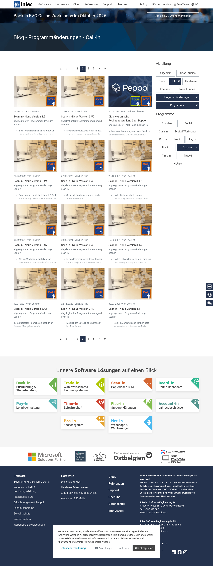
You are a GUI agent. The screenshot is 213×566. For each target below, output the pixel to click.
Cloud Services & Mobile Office (79, 492)
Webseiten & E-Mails (73, 498)
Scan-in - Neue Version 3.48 (77, 181)
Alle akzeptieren (144, 548)
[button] (194, 4)
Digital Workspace (185, 131)
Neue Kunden (187, 89)
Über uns (114, 497)
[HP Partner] (80, 456)
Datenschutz (116, 504)
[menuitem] (44, 4)
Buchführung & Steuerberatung (32, 481)
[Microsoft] (47, 456)
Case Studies (188, 73)
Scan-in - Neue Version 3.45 (77, 245)
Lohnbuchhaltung (24, 507)
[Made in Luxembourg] (100, 456)
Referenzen (116, 483)
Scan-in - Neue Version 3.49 (30, 181)
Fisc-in (163, 139)
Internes (165, 89)
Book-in (189, 123)
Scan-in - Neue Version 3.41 (125, 308)
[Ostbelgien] (133, 456)
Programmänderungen (42, 121)
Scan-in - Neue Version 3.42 (77, 308)
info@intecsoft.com (157, 512)
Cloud (162, 81)
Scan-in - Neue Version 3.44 (125, 245)
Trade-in (134, 125)
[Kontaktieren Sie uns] (209, 303)
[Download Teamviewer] (209, 286)
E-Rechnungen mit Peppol (29, 502)
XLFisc (178, 163)
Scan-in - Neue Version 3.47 (125, 181)
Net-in (177, 139)
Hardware (191, 81)
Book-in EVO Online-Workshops (173, 15)
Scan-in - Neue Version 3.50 (77, 116)
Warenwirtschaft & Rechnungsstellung (25, 489)
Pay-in (192, 139)
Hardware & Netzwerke (74, 487)
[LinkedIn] (174, 552)
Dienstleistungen (71, 481)
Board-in (167, 123)
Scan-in (17, 124)
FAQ (126, 125)
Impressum (116, 510)
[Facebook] (180, 552)
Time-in (166, 155)
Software (20, 476)
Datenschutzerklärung (73, 548)
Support (113, 490)
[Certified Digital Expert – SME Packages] (173, 456)
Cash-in (163, 131)
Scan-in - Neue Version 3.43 (30, 308)
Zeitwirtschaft (22, 513)
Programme (177, 105)
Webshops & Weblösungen (29, 524)
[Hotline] (209, 294)
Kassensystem (22, 519)
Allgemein (165, 73)
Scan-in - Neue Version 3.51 (30, 116)
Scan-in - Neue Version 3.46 (30, 245)
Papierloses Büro (23, 496)
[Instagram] (185, 552)
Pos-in (165, 147)
